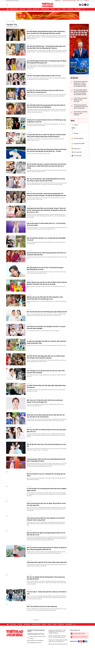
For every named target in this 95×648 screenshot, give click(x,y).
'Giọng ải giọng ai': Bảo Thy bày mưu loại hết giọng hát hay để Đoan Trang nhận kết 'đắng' (46, 460)
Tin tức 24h (22, 9)
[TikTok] (88, 0)
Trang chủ (8, 21)
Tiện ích (72, 121)
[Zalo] (88, 5)
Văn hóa (53, 9)
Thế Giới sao (70, 9)
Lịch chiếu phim (78, 155)
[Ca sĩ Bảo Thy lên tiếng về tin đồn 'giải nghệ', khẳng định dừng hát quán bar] (16, 389)
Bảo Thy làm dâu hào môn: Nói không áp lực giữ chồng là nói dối (47, 311)
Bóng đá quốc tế (45, 9)
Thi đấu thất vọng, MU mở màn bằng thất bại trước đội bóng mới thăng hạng (81, 106)
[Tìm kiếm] (7, 5)
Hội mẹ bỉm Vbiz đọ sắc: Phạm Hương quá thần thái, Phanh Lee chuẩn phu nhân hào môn (46, 253)
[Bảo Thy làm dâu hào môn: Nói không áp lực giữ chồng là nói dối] (16, 315)
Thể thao (29, 9)
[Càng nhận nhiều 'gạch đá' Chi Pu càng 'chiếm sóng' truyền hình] (16, 566)
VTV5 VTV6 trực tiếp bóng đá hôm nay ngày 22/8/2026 (80, 100)
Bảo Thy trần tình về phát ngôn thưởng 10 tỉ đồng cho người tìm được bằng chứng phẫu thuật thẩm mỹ (47, 548)
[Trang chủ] (7, 9)
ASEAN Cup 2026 (14, 9)
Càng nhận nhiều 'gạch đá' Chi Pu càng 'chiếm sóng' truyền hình (47, 562)
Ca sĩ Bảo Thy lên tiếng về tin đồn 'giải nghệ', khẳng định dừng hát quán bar (46, 386)
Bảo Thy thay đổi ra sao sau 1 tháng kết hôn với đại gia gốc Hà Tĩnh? (46, 475)
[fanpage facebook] (80, 5)
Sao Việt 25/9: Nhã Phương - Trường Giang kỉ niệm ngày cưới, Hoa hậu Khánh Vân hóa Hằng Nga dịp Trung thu (46, 47)
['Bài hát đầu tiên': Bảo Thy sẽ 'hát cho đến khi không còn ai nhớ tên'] (16, 448)
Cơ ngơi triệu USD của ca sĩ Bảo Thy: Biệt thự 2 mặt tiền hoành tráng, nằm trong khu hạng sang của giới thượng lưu (46, 135)
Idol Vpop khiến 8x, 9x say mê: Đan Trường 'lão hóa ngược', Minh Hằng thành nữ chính (45, 268)
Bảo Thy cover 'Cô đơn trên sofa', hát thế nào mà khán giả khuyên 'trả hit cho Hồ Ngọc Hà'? (45, 401)
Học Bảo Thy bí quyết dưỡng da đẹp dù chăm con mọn (44, 75)
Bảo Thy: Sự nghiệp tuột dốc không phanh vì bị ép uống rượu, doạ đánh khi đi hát (46, 578)
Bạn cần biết (78, 9)
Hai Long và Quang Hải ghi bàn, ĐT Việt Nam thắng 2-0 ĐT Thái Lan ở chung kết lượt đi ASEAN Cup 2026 (81, 92)
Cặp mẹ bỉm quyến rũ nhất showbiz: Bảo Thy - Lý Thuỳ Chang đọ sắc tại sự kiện (46, 224)
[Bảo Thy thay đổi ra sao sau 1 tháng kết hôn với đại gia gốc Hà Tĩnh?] (16, 477)
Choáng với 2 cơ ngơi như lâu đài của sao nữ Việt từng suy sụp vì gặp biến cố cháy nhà (46, 121)
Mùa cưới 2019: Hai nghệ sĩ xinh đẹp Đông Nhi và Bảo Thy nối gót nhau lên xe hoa (46, 534)
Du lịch (58, 9)
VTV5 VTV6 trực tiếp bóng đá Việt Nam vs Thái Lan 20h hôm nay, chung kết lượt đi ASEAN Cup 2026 (80, 84)
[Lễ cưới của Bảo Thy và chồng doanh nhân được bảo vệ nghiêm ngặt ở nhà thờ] (16, 492)
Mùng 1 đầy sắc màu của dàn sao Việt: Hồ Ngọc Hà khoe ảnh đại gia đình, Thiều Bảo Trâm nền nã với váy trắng (47, 283)
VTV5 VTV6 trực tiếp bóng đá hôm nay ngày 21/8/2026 (80, 113)
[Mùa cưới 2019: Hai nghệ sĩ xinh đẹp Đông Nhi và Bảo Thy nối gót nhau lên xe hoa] (16, 536)
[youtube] (82, 5)
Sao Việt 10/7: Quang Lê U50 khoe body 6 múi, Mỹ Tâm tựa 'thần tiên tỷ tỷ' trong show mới (45, 91)
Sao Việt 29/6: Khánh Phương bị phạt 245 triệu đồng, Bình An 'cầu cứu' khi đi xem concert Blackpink (46, 106)
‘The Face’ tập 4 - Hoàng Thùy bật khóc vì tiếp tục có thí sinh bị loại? (46, 592)
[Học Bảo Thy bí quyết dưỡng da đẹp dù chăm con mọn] (16, 79)
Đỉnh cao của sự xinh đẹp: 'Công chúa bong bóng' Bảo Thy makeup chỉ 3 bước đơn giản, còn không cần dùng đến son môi (46, 194)
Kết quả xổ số (77, 148)
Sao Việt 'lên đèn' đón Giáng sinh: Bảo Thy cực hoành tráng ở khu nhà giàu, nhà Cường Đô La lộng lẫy (46, 357)
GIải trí (63, 9)
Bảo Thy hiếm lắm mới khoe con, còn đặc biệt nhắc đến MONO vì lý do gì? (46, 239)
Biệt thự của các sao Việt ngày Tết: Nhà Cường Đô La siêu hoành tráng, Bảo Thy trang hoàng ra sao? (45, 298)
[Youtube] (86, 0)
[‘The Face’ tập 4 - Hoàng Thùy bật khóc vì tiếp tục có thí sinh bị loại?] (16, 595)
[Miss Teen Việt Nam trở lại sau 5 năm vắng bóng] (16, 610)
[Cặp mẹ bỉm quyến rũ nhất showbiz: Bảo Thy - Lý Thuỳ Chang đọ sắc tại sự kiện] (16, 227)
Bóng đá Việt (36, 9)
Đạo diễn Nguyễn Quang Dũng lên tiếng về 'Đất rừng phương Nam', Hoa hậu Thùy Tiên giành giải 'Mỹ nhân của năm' (46, 32)
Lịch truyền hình (78, 152)
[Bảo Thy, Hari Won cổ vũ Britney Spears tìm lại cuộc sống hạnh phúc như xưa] (16, 433)
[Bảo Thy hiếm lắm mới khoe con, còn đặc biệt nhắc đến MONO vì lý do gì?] (16, 241)
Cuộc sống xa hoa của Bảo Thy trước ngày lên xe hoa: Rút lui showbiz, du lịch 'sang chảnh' (46, 519)
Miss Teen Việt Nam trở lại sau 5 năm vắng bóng (42, 606)
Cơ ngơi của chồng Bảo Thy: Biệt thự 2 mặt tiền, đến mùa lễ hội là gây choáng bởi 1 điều (46, 342)
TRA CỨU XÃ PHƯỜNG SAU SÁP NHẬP (69, 0)
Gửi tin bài (80, 0)
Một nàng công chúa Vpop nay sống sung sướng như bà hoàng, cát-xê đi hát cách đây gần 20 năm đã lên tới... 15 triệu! (47, 150)
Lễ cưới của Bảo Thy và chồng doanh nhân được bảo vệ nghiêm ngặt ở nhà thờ (46, 489)
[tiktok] (85, 5)
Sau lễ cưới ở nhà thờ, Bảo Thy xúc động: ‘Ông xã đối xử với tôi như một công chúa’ (46, 504)
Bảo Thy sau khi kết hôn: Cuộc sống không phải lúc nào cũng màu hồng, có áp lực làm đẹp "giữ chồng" (46, 179)
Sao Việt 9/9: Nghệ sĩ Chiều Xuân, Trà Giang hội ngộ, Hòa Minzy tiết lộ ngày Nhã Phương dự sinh (47, 62)
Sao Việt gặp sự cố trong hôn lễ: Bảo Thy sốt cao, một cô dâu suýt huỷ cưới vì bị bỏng (46, 371)
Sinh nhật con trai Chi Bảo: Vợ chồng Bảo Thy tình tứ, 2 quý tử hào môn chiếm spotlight (46, 327)
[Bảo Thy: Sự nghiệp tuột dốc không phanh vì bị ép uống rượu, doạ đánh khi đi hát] (16, 580)
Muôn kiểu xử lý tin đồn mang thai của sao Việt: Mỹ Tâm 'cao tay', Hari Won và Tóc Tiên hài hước (46, 416)
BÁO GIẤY (58, 0)
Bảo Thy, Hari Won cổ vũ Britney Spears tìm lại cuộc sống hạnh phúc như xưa (46, 430)
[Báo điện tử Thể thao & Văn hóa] (47, 5)
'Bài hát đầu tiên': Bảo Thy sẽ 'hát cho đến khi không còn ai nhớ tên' (46, 445)
